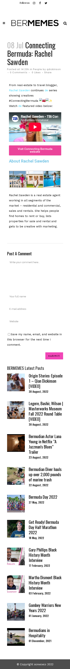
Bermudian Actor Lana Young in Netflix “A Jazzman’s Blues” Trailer (45, 444)
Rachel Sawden (19, 90)
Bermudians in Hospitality (39, 632)
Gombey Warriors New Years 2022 (45, 607)
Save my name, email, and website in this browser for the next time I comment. (34, 339)
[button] (35, 150)
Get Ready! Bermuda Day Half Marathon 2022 (44, 527)
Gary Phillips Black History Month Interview (43, 555)
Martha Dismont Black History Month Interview (45, 582)
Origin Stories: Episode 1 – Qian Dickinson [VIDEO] (46, 381)
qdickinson (54, 69)
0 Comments (18, 72)
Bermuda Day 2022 (43, 497)
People (37, 69)
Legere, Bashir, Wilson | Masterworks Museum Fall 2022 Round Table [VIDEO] (46, 411)
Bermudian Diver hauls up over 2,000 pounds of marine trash (45, 474)
